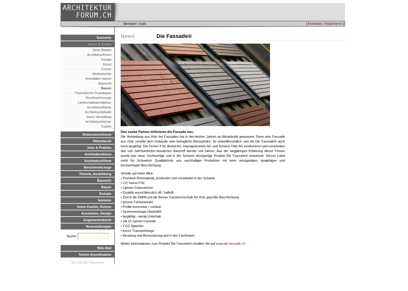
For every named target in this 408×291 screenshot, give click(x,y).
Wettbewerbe (101, 74)
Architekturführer (99, 107)
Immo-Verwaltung (98, 117)
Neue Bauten (102, 50)
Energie (105, 193)
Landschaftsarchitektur (94, 102)
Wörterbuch (102, 141)
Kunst (107, 64)
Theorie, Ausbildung (95, 174)
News (128, 36)
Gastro (106, 126)
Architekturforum (99, 54)
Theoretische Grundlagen (92, 93)
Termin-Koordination (95, 254)
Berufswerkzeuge (98, 97)
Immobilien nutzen (98, 78)
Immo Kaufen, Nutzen (94, 207)
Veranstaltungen (98, 226)
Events (106, 69)
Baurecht (104, 83)
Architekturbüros (98, 154)
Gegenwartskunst (97, 220)
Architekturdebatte (98, 112)
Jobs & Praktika (99, 147)
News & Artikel (99, 44)
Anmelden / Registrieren (325, 23)
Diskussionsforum (96, 134)
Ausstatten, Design (96, 213)
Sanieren (104, 200)
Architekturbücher (98, 121)
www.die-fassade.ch (230, 243)
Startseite (103, 37)
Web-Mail (104, 248)
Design (106, 59)
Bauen (106, 88)
